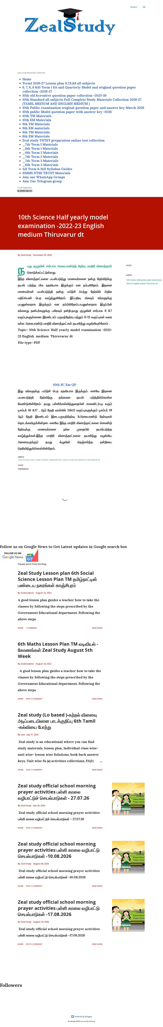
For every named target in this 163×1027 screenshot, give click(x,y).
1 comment (31, 628)
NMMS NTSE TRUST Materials (46, 173)
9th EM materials (36, 128)
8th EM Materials (36, 136)
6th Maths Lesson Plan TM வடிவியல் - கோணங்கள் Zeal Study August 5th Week (58, 650)
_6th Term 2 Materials (40, 153)
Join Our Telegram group (42, 181)
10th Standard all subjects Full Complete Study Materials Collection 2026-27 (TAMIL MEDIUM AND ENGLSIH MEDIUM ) (81, 102)
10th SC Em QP (65, 385)
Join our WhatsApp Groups (43, 177)
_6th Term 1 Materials (40, 148)
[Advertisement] (81, 54)
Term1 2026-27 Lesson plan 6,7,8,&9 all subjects (58, 83)
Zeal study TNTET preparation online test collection (63, 140)
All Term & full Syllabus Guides (47, 169)
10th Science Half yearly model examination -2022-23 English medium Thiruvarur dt (144, 282)
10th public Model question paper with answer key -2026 (67, 112)
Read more (97, 628)
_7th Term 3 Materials (40, 161)
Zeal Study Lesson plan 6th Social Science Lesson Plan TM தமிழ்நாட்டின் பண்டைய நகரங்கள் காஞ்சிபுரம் (57, 579)
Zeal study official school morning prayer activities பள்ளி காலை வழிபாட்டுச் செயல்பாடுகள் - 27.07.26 (57, 792)
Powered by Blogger (83, 1016)
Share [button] (129, 265)
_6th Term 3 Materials (40, 165)
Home (26, 79)
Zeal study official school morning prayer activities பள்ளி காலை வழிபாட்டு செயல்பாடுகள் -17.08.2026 (59, 908)
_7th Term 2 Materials (40, 157)
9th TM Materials (36, 124)
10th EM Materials (36, 120)
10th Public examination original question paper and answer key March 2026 (83, 108)
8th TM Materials (36, 132)
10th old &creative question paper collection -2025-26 (64, 95)
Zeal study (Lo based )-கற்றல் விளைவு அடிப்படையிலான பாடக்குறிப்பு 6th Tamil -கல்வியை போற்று (57, 721)
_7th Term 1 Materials (40, 144)
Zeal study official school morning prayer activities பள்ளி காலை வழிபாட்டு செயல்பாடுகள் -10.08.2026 (59, 850)
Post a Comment (34, 699)
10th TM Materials (36, 116)
